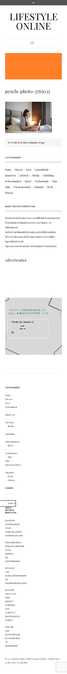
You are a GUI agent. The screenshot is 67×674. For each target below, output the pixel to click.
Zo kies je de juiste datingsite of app (27, 142)
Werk (50, 187)
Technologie (42, 181)
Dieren (18, 169)
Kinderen (10, 175)
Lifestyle (24, 175)
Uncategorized (22, 187)
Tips (54, 181)
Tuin (7, 187)
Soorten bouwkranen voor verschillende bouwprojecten (32, 218)
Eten (28, 169)
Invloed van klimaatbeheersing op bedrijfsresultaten (30, 232)
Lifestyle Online (34, 21)
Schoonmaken (13, 181)
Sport (28, 181)
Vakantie (39, 187)
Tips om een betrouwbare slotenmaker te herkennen (30, 246)
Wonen (9, 192)
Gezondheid (41, 169)
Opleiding (48, 175)
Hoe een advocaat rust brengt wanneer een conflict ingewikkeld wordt (12, 605)
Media (35, 175)
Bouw (8, 169)
